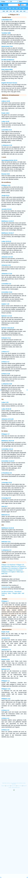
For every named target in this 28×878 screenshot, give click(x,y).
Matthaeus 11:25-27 (7, 221)
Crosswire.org (5, 587)
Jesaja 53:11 (5, 195)
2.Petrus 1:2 (5, 710)
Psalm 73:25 (5, 632)
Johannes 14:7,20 (7, 257)
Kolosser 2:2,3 (6, 338)
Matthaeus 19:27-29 (7, 440)
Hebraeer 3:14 (5, 541)
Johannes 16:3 (6, 265)
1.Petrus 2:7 (5, 351)
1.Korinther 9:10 (6, 130)
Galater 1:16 (5, 304)
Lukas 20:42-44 (6, 409)
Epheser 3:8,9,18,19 (7, 328)
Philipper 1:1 (5, 681)
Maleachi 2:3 (5, 514)
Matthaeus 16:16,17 (7, 233)
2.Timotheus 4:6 (6, 473)
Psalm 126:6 (5, 113)
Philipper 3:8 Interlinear (8, 564)
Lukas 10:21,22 (6, 241)
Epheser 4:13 (5, 669)
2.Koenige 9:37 (6, 498)
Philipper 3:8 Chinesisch (15, 570)
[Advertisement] (14, 753)
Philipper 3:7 (5, 434)
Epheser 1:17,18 (6, 316)
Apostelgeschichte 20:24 (9, 160)
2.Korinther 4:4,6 (6, 292)
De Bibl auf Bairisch (7, 59)
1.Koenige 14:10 (6, 482)
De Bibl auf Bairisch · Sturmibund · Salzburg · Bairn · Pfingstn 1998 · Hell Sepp (12, 593)
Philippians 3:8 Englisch (8, 572)
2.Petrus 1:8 (5, 730)
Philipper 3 (4, 601)
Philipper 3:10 (5, 185)
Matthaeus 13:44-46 (7, 528)
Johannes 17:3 (6, 649)
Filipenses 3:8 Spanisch (18, 566)
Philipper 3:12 (5, 698)
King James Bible (7, 69)
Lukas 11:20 (5, 121)
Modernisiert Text (7, 46)
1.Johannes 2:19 (6, 145)
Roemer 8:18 (5, 174)
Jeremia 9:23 (5, 638)
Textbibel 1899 (6, 33)
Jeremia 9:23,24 (6, 209)
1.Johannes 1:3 (6, 550)
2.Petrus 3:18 (5, 373)
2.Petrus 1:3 (5, 362)
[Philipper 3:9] (26, 393)
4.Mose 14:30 (5, 101)
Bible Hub (4, 573)
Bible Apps (20, 572)
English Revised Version (9, 83)
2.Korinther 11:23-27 (7, 461)
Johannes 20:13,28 (7, 419)
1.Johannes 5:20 (6, 384)
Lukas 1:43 (4, 402)
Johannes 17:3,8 (6, 273)
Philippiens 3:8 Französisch (9, 568)
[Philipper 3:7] (2, 393)
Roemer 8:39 (5, 659)
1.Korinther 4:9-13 (7, 449)
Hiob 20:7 (4, 506)
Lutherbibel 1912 (6, 19)
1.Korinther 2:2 (6, 283)
